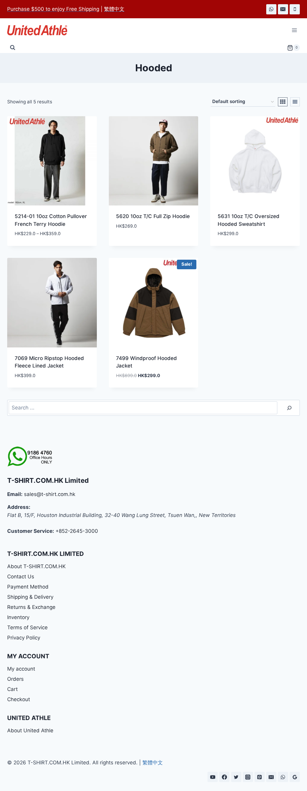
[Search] (289, 407)
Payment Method (28, 587)
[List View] (295, 101)
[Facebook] (224, 777)
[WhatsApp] (271, 9)
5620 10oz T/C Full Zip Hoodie (153, 216)
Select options (135, 243)
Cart (12, 689)
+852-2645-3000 (76, 531)
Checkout (18, 699)
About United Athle (30, 730)
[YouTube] (212, 777)
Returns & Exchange (31, 607)
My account (21, 669)
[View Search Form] (12, 47)
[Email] (283, 9)
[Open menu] (294, 30)
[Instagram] (248, 777)
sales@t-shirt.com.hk (49, 494)
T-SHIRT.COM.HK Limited (48, 480)
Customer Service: (30, 531)
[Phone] (295, 9)
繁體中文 (152, 763)
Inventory (18, 617)
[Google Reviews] (295, 777)
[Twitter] (236, 777)
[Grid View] (283, 101)
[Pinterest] (260, 777)
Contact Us (20, 577)
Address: (18, 507)
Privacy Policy (23, 638)
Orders (15, 679)
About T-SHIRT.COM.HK (36, 566)
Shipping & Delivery (30, 597)
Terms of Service (27, 627)
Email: (14, 494)
